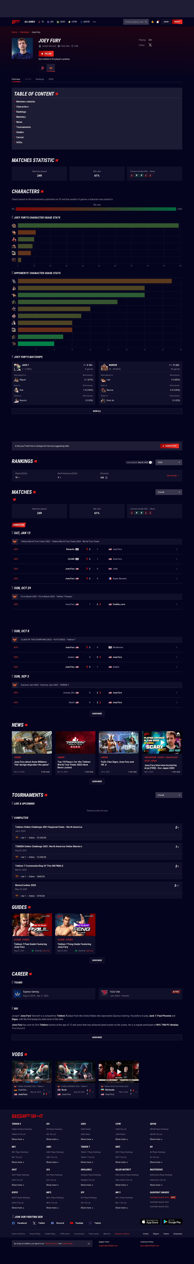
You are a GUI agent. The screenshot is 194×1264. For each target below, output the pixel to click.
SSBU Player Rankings (55, 1152)
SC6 (48, 1169)
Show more (17, 1139)
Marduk (113, 365)
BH (151, 1146)
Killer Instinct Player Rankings (127, 1175)
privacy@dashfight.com (149, 1246)
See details (172, 475)
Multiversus (156, 1169)
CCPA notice (65, 1234)
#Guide (17, 940)
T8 (42, 22)
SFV (82, 1192)
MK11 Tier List (121, 1203)
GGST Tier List (17, 1180)
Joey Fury (46, 951)
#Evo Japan (150, 761)
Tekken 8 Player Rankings (22, 1129)
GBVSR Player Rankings (159, 1129)
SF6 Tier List (51, 1134)
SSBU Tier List (51, 1157)
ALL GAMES (30, 22)
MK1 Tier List (17, 1157)
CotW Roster (120, 1134)
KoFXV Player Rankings (21, 1198)
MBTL (48, 1192)
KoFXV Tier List (18, 1203)
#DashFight (171, 757)
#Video (160, 757)
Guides (20, 132)
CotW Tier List (120, 1129)
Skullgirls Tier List (88, 1180)
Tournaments (23, 127)
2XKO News (85, 1134)
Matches (21, 117)
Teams (166, 1234)
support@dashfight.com (108, 1246)
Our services (79, 1234)
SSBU (48, 1146)
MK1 (14, 1146)
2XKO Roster (86, 1129)
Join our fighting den (29, 1217)
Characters (22, 106)
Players (156, 1234)
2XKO (62, 22)
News (19, 122)
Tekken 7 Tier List (87, 1157)
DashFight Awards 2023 (159, 1202)
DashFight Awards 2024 (159, 1197)
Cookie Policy (50, 1234)
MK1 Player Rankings (20, 1152)
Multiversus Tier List (158, 1180)
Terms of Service (18, 1234)
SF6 (52, 22)
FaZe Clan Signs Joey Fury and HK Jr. (115, 732)
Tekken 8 (16, 1124)
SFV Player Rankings (89, 1198)
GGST (14, 1169)
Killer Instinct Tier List (123, 1180)
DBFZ (117, 1146)
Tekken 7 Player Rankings (91, 1152)
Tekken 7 (85, 1146)
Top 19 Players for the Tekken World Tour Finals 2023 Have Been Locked (73, 734)
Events (146, 1234)
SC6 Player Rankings (54, 1175)
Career (20, 137)
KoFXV (15, 1192)
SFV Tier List (85, 1203)
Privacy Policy (35, 1234)
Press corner (94, 1234)
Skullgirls (86, 1169)
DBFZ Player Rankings (124, 1152)
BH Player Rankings (157, 1152)
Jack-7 (25, 365)
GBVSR (86, 22)
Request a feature (122, 1234)
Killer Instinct (123, 1169)
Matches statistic (25, 101)
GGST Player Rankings (20, 1175)
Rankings (21, 111)
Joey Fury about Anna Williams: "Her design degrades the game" (31, 734)
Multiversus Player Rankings (161, 1175)
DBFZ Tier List (120, 1157)
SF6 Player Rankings (54, 1129)
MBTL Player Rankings (55, 1198)
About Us (106, 1234)
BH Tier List (154, 1157)
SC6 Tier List (51, 1180)
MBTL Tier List (51, 1203)
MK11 (118, 1192)
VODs (19, 142)
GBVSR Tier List (156, 1134)
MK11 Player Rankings (124, 1198)
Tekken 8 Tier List (18, 1134)
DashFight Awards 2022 (159, 1207)
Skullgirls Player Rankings (91, 1175)
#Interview (150, 757)
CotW (74, 22)
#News (17, 757)
